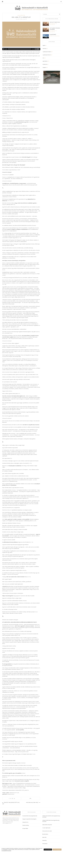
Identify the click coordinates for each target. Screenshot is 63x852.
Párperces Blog (25, 825)
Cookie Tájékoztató (46, 827)
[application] (21, 49)
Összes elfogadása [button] (57, 849)
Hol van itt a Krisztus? (21, 17)
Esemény (44, 48)
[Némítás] (35, 49)
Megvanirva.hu (25, 822)
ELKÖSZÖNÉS (53, 34)
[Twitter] (11, 798)
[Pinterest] (12, 798)
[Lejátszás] (3, 49)
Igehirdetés (21, 15)
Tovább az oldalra (52, 80)
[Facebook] (9, 798)
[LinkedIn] (14, 798)
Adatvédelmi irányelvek (47, 824)
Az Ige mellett (25, 828)
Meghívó (44, 67)
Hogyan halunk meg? (32, 802)
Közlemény (45, 64)
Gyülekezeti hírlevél (47, 54)
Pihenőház (44, 840)
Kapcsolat (44, 837)
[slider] (38, 49)
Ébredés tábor (45, 834)
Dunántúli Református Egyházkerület (29, 815)
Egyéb (44, 45)
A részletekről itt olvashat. (6, 850)
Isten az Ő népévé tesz (55, 22)
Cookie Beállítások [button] (47, 849)
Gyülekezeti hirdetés (47, 51)
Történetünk (44, 843)
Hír (43, 57)
